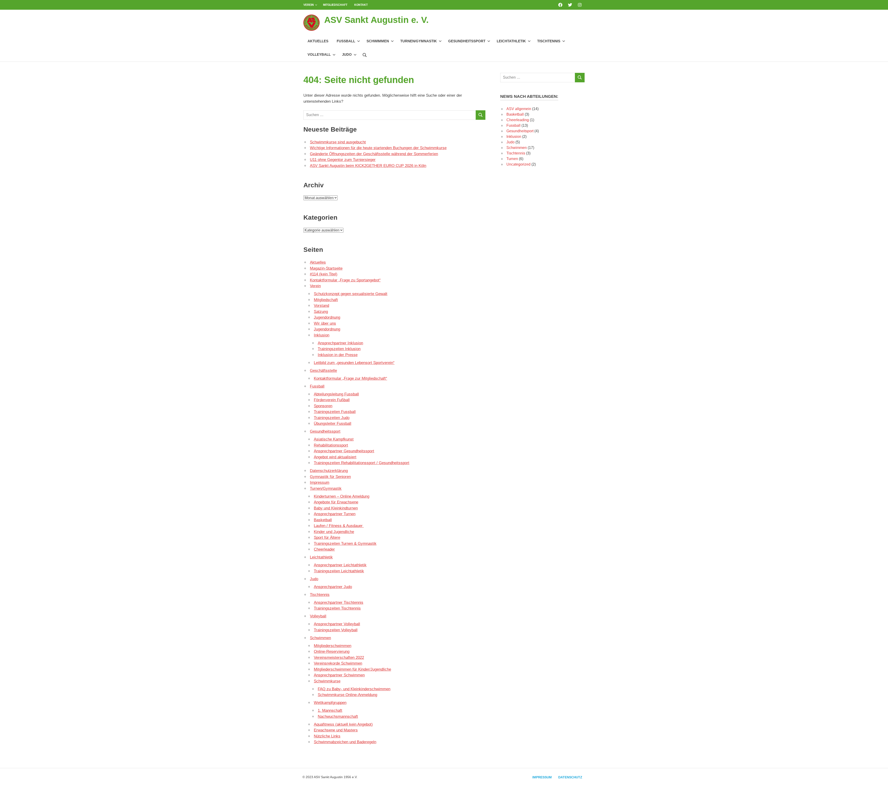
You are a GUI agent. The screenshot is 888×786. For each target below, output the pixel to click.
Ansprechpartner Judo (333, 587)
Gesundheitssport (466, 41)
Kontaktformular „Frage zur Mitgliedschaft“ (350, 378)
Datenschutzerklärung (329, 471)
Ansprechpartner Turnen (334, 514)
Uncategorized (518, 164)
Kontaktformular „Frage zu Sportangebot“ (345, 280)
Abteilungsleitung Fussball (336, 394)
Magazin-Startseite (326, 268)
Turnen (512, 159)
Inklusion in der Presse (338, 355)
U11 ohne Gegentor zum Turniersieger (343, 159)
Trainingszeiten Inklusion (339, 349)
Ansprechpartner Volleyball (337, 624)
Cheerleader (324, 549)
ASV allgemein (518, 109)
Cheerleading (517, 120)
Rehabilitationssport (331, 445)
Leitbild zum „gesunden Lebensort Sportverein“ (354, 363)
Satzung (321, 311)
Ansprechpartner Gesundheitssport (344, 451)
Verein (308, 4)
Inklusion (321, 335)
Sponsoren (323, 406)
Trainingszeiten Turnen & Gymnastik (345, 543)
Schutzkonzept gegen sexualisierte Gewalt (350, 294)
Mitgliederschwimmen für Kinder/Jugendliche (352, 669)
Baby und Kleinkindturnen (336, 508)
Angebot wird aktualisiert (335, 457)
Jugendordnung (327, 317)
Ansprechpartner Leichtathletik (340, 565)
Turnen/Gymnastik (418, 41)
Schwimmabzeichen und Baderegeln (345, 742)
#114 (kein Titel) (323, 274)
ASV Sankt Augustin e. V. (376, 20)
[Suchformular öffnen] (364, 54)
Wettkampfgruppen (330, 702)
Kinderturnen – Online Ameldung (341, 496)
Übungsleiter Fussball (332, 423)
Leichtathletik (511, 41)
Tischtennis (548, 41)
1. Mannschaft (330, 710)
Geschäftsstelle (323, 370)
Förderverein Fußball (332, 400)
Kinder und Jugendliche (334, 532)
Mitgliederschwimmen (332, 646)
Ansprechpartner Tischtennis (338, 602)
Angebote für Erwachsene (336, 502)
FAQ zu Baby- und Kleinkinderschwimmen (354, 689)
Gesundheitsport (519, 131)
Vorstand (321, 305)
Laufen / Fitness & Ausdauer (339, 526)
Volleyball (319, 54)
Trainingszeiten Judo (331, 418)
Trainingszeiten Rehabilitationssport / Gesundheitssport (361, 463)
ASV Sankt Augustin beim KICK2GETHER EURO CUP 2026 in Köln (368, 165)
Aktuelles (318, 41)
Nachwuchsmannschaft (338, 716)
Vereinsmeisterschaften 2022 (339, 657)
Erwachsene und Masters (336, 730)
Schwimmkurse (327, 681)
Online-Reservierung (331, 651)
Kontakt (361, 4)
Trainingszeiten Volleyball (336, 630)
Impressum (319, 482)
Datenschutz (570, 777)
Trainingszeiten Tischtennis (337, 608)
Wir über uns (325, 323)
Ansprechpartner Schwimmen (339, 675)
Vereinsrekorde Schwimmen (338, 663)
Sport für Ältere (327, 537)
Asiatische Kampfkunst (334, 439)
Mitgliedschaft (335, 4)
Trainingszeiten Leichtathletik (339, 571)
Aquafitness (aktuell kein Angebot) (343, 724)
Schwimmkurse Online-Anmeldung (347, 695)
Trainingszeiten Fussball (335, 412)
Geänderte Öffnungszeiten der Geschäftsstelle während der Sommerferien (374, 154)
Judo (347, 54)
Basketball (323, 520)
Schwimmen (378, 41)
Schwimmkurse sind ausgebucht (338, 142)
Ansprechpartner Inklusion (340, 343)
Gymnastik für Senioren (330, 477)
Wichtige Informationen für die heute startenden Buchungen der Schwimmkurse (378, 148)
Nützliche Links (327, 736)
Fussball (346, 41)
